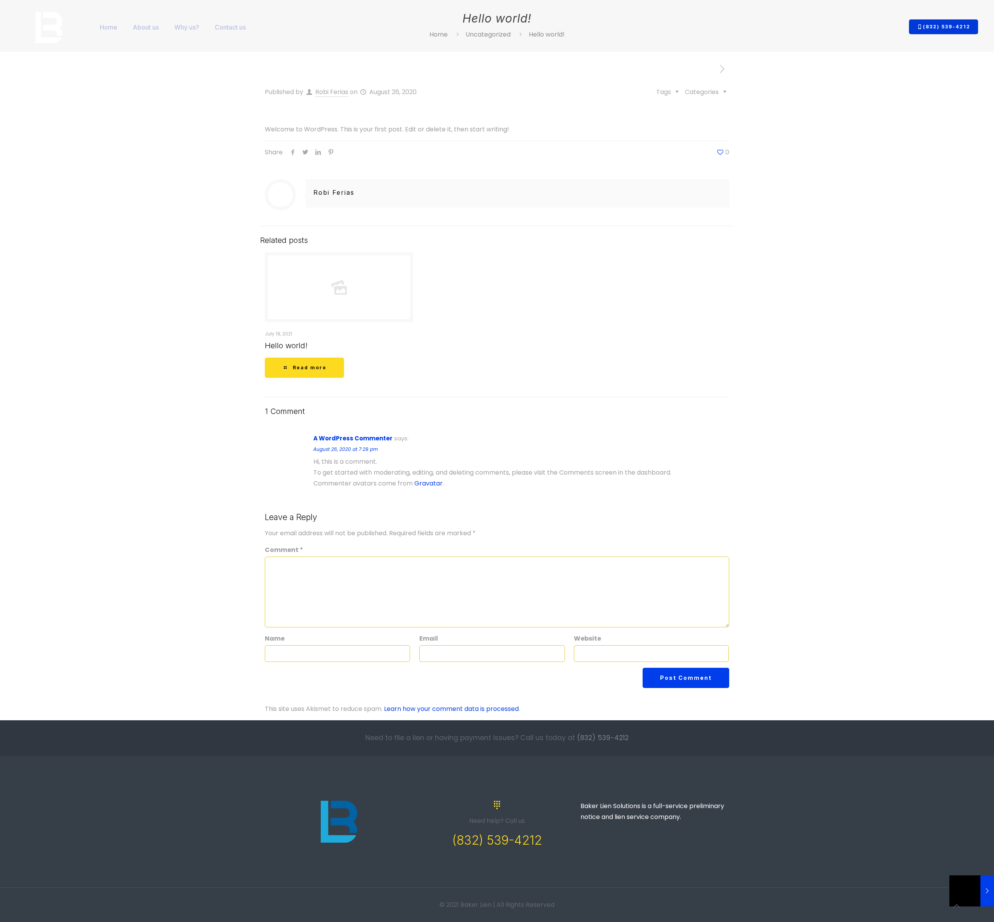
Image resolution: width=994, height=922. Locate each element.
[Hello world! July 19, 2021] (971, 890)
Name (275, 638)
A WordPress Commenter (353, 438)
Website (587, 638)
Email (428, 638)
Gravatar (428, 483)
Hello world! (286, 345)
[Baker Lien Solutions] (49, 27)
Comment (284, 549)
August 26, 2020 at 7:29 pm (345, 449)
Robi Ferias (331, 91)
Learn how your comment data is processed (451, 708)
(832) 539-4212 (946, 27)
